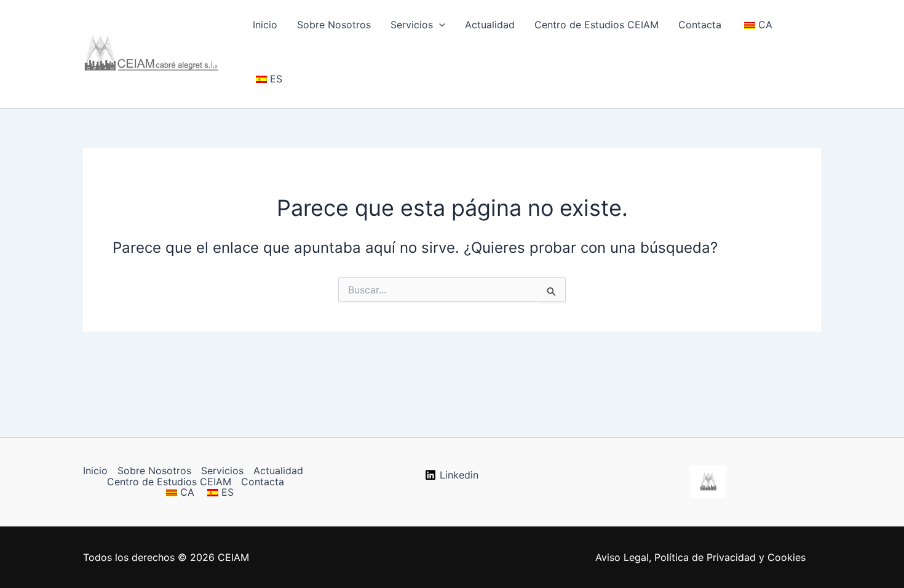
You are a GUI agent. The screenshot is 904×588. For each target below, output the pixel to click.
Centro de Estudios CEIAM (596, 24)
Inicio (265, 24)
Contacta (699, 24)
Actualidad (490, 24)
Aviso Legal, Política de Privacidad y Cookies (700, 557)
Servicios (412, 24)
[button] (439, 24)
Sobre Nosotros (334, 24)
